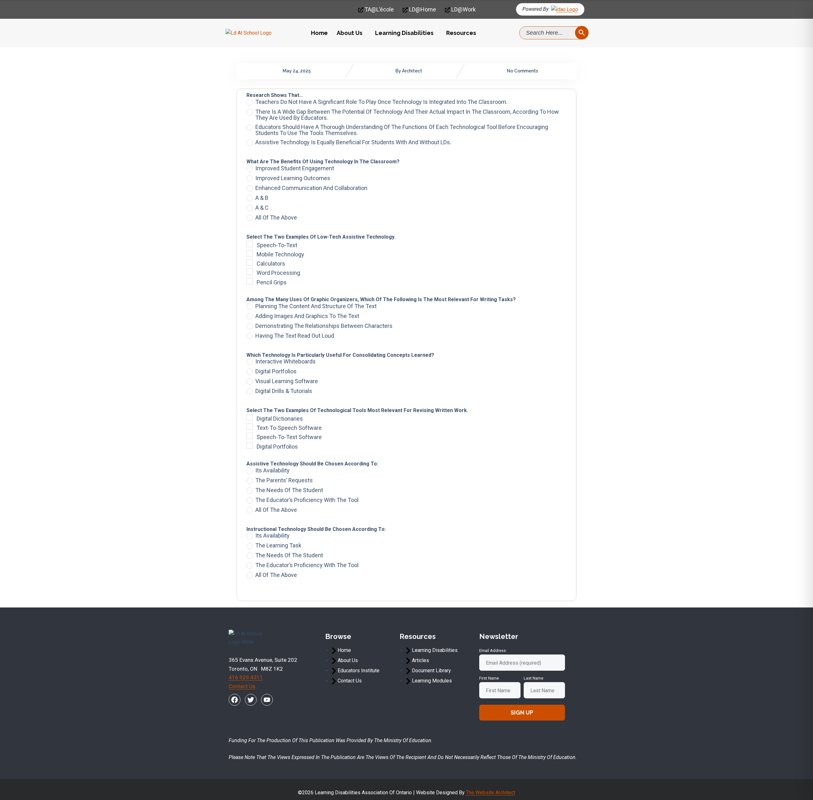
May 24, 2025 (297, 70)
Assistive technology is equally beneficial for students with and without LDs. (353, 142)
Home (319, 33)
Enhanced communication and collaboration (311, 188)
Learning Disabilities (404, 33)
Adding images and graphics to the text (307, 316)
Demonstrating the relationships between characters (324, 326)
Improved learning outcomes (292, 178)
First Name (489, 678)
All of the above (276, 217)
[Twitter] (251, 700)
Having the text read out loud (294, 336)
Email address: (493, 650)
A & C (262, 208)
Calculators (271, 263)
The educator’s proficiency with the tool (307, 500)
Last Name (533, 678)
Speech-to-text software (289, 437)
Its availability (272, 470)
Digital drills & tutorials (283, 391)
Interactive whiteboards (285, 361)
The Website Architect (490, 793)
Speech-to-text (277, 245)
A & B (261, 198)
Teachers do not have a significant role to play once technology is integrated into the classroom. (381, 102)
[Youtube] (267, 700)
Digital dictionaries (280, 418)
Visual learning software (286, 381)
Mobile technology (280, 254)
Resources (461, 33)
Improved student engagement (294, 168)
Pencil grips (272, 282)
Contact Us (242, 686)
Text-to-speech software (289, 427)
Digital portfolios (276, 371)
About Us (349, 33)
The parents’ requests (284, 480)
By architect (408, 70)
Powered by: (536, 9)
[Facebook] (234, 700)
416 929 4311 (246, 677)
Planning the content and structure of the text (316, 306)
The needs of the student (289, 490)
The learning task (278, 545)
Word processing (278, 272)
